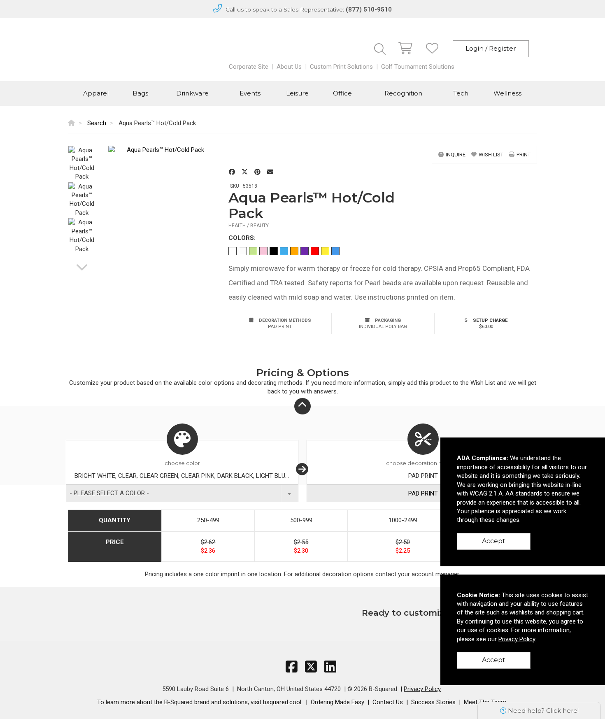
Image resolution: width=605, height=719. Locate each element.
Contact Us (387, 702)
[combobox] (182, 493)
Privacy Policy (422, 689)
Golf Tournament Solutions (417, 66)
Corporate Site (248, 66)
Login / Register (490, 48)
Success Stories (433, 702)
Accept (493, 541)
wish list (491, 154)
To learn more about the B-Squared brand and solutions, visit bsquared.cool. (199, 702)
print (524, 154)
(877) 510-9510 (369, 9)
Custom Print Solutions (341, 66)
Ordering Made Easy (337, 702)
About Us (289, 66)
